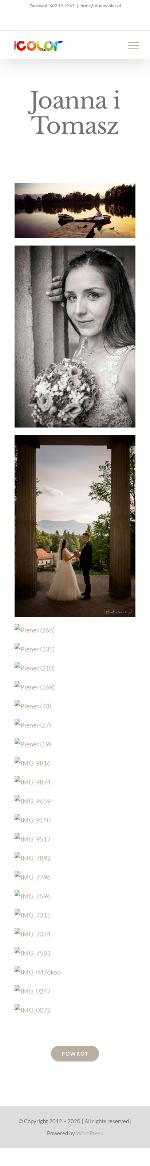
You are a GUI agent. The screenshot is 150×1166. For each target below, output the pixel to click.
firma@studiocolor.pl (100, 5)
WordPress (89, 1133)
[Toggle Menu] (133, 45)
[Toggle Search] (108, 45)
